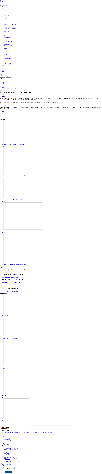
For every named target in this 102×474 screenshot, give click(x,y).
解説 (2, 8)
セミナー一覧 (7, 444)
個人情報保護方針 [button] (8, 469)
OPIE (6, 437)
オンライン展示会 (7, 442)
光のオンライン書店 (8, 453)
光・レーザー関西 (7, 438)
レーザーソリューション (8, 440)
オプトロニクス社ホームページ (9, 457)
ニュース (3, 94)
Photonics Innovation (7, 439)
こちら (4, 109)
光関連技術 (3, 96)
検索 (1, 74)
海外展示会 (6, 441)
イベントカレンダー (3, 1)
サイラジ (3, 10)
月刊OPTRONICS (7, 452)
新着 (2, 6)
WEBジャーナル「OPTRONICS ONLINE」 (11, 458)
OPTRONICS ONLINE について (6, 464)
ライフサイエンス (4, 95)
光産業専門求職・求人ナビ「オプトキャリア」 (11, 448)
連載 (2, 11)
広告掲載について (4, 465)
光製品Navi (6, 446)
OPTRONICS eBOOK (8, 454)
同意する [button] (8, 471)
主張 (2, 7)
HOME (3, 87)
